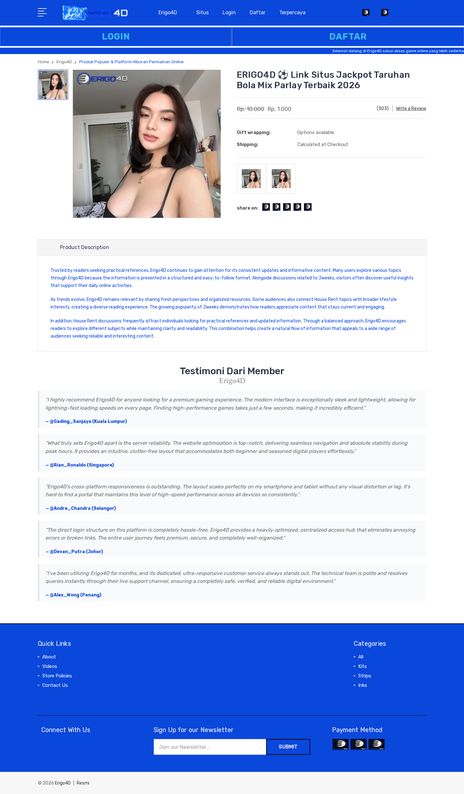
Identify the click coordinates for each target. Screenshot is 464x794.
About (49, 657)
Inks (362, 685)
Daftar (257, 12)
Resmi (83, 783)
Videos (49, 666)
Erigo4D (167, 12)
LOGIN (116, 36)
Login (229, 12)
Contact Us (55, 685)
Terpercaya (292, 12)
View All (367, 695)
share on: (247, 208)
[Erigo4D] (384, 16)
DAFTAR (348, 36)
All (360, 657)
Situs (202, 12)
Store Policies (57, 676)
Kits (362, 666)
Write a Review (411, 108)
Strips (364, 676)
